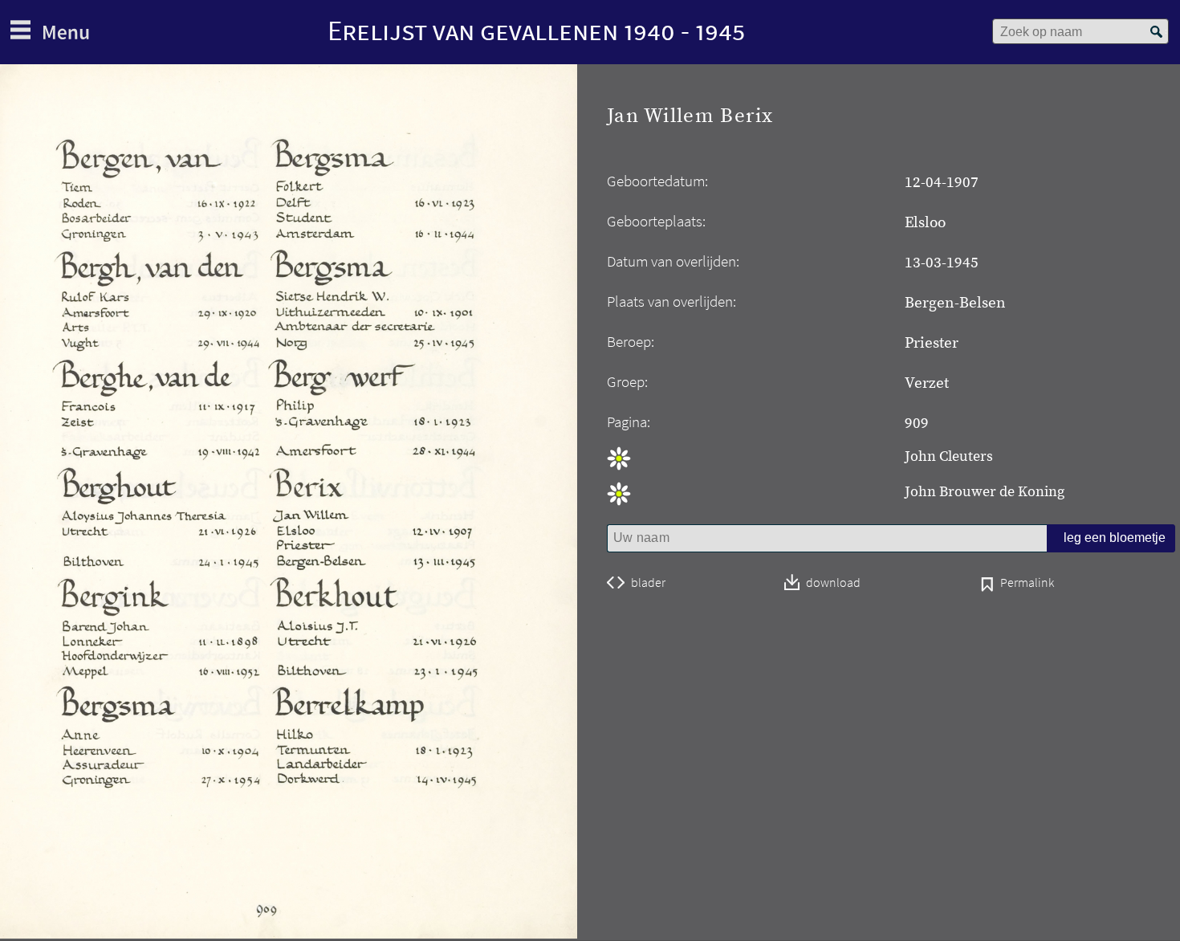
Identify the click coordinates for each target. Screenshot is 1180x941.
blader (648, 582)
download (833, 583)
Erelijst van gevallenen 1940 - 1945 (536, 30)
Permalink (1027, 583)
